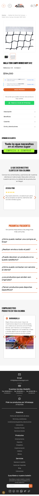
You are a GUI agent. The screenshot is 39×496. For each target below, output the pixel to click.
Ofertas (19, 454)
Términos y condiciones (19, 419)
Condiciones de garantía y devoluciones (19, 422)
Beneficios (7, 116)
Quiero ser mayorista (19, 465)
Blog (19, 468)
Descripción (8, 111)
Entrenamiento (19, 439)
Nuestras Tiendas (20, 428)
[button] (4, 197)
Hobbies (19, 451)
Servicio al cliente (19, 431)
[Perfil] (31, 6)
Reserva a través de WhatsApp (20, 103)
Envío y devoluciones (11, 126)
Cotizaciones (19, 425)
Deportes (19, 442)
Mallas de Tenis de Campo (16, 15)
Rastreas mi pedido (19, 462)
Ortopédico (19, 445)
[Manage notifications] (3, 492)
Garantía (7, 121)
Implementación (20, 448)
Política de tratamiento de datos (19, 416)
